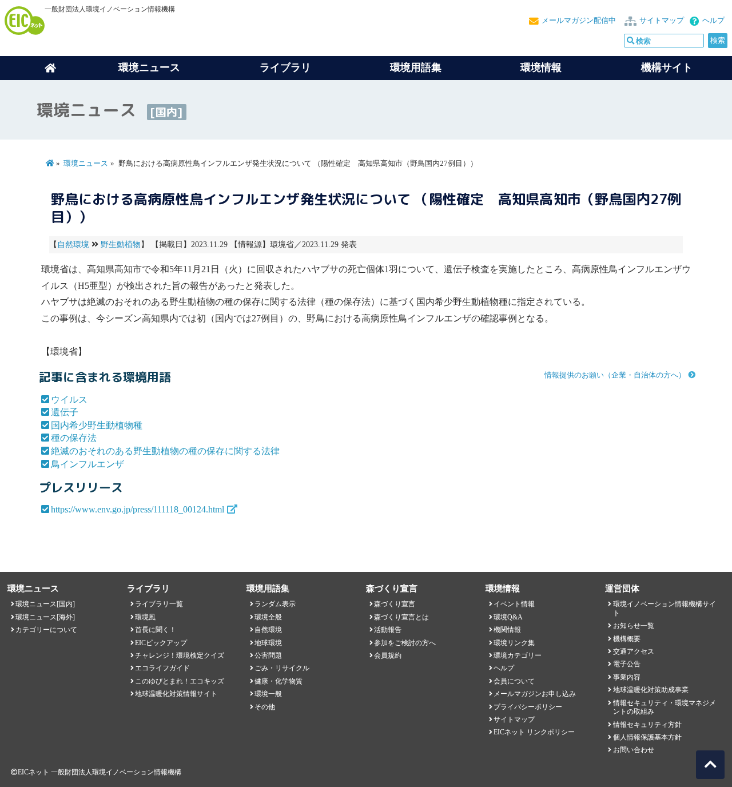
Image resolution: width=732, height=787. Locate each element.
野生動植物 (121, 244)
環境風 (145, 617)
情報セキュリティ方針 (647, 725)
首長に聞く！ (155, 630)
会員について (514, 681)
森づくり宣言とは (401, 617)
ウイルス (69, 399)
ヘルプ (713, 21)
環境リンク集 (514, 643)
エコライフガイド (162, 668)
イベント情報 (514, 604)
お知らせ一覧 (633, 626)
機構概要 (626, 639)
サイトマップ (661, 21)
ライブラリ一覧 (159, 604)
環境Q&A (508, 617)
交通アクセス (633, 651)
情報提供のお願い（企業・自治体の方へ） (615, 375)
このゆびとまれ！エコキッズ (179, 681)
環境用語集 (415, 67)
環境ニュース (85, 164)
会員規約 (387, 655)
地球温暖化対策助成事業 (651, 690)
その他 (264, 707)
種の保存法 (74, 438)
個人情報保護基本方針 (647, 737)
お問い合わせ (633, 750)
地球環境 (268, 643)
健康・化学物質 (278, 681)
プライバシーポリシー (528, 707)
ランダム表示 (275, 604)
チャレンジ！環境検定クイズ (179, 655)
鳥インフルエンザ (87, 464)
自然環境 (73, 244)
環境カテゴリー (518, 655)
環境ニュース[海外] (45, 617)
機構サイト (667, 67)
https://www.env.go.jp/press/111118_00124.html (137, 509)
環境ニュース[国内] (45, 604)
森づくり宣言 (394, 604)
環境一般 (268, 694)
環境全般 (268, 617)
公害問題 (268, 655)
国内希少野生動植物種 (96, 425)
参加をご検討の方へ (405, 643)
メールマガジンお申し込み (535, 694)
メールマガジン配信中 (579, 21)
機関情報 (507, 630)
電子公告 (626, 664)
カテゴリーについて (46, 630)
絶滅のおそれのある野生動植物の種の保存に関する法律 (165, 451)
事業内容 (626, 677)
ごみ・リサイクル (281, 668)
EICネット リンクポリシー (534, 732)
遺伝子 (64, 412)
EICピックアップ (161, 643)
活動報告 (387, 630)
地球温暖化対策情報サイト (176, 694)
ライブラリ (285, 67)
